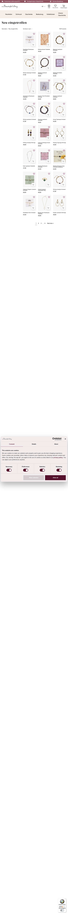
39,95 (39, 75)
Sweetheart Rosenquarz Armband (28, 50)
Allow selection (33, 477)
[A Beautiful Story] (11, 6)
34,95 (39, 51)
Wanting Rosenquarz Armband (42, 167)
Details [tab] (34, 444)
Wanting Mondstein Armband (57, 73)
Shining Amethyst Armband (59, 189)
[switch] (25, 470)
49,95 (24, 144)
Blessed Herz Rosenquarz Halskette (43, 213)
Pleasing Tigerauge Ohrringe (59, 142)
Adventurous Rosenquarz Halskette (28, 97)
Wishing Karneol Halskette (44, 49)
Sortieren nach (27, 29)
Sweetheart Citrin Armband (29, 212)
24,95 (24, 52)
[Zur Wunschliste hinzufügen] (34, 34)
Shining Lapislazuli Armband (29, 119)
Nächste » (50, 223)
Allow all (55, 477)
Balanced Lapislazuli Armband (57, 50)
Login (50, 6)
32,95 (54, 52)
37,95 (24, 168)
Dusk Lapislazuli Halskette (29, 166)
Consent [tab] (11, 444)
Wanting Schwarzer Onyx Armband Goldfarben (59, 167)
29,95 (39, 99)
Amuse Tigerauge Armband (59, 119)
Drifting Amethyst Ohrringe (29, 142)
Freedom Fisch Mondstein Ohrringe (44, 97)
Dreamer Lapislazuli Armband (57, 97)
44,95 (24, 99)
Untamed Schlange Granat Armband (44, 143)
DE (42, 6)
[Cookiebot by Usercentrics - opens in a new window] (53, 439)
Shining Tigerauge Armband (29, 72)
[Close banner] (65, 439)
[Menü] (65, 899)
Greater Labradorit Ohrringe (59, 212)
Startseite (4, 29)
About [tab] (56, 444)
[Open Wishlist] (55, 6)
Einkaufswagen (64, 6)
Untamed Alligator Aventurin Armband (29, 190)
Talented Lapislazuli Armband (42, 73)
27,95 (24, 74)
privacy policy (58, 457)
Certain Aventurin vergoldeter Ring (42, 190)
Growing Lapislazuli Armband (42, 120)
